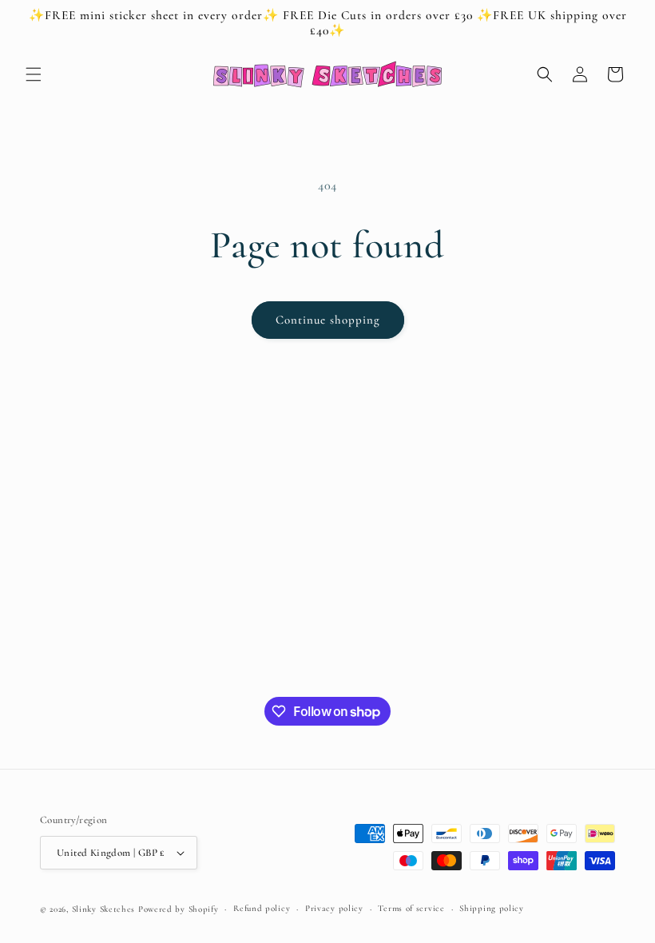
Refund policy (261, 908)
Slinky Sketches (105, 909)
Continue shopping (328, 319)
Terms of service (411, 908)
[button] (33, 74)
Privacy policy (334, 908)
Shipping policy (491, 908)
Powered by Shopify (178, 909)
